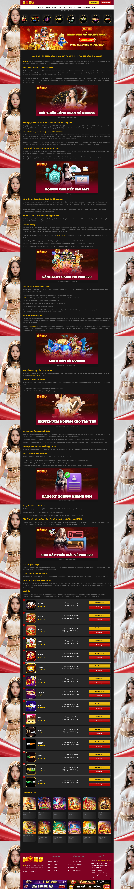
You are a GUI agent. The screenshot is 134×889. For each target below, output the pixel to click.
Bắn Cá (54, 7)
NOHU (24, 866)
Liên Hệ (94, 7)
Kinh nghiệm (68, 7)
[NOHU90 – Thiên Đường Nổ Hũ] (29, 2)
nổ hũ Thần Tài (61, 235)
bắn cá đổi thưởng (33, 326)
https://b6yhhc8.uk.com (104, 861)
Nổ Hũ (48, 7)
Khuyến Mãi (77, 7)
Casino (60, 7)
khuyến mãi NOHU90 (35, 375)
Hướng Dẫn (86, 7)
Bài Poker (27, 298)
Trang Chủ (40, 7)
